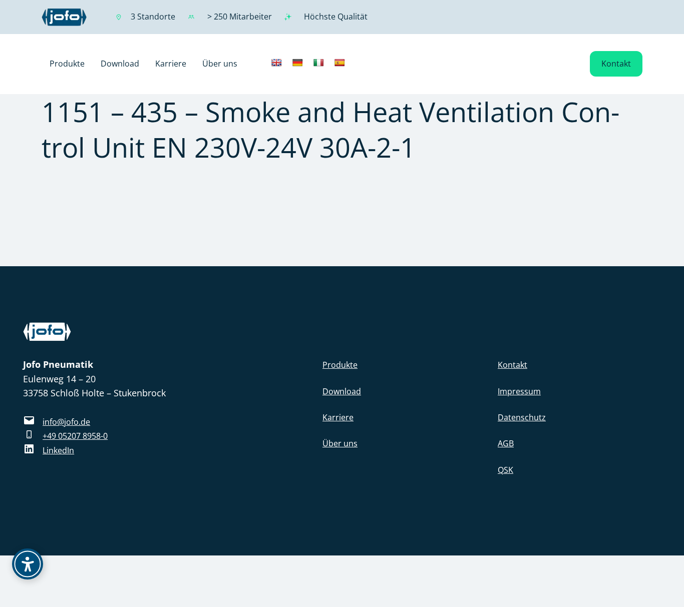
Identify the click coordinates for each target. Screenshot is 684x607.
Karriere (338, 417)
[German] (297, 63)
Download (341, 391)
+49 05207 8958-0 (75, 435)
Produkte (340, 364)
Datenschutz (522, 417)
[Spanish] (339, 63)
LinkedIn (58, 450)
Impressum (519, 391)
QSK (505, 469)
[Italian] (318, 63)
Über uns (340, 443)
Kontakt (616, 63)
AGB (506, 443)
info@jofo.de (66, 421)
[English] (276, 63)
